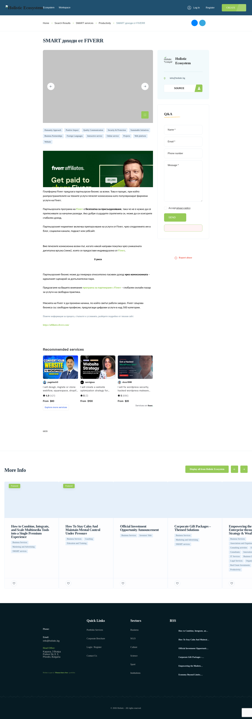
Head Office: (49, 648)
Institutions (135, 673)
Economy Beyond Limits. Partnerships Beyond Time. (190, 675)
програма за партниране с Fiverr (102, 287)
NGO (133, 638)
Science (134, 655)
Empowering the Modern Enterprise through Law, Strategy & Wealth (193, 666)
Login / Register (94, 647)
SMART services (84, 23)
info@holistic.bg (51, 641)
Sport (132, 664)
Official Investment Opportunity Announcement (192, 648)
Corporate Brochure (96, 638)
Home (46, 23)
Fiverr (79, 209)
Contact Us (92, 655)
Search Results (62, 23)
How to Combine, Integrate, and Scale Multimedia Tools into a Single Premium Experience (192, 631)
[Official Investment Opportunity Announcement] (173, 648)
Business (134, 630)
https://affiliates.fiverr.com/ (56, 325)
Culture (133, 647)
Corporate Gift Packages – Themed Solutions (190, 657)
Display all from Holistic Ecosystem (207, 469)
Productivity (105, 23)
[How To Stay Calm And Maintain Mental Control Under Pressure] (173, 640)
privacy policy (183, 208)
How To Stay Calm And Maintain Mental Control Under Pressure (193, 640)
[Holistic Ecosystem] (24, 7)
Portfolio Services (95, 630)
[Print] (208, 23)
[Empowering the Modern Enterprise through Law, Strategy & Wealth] (173, 666)
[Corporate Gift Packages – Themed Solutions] (173, 657)
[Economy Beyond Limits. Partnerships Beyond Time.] (173, 675)
